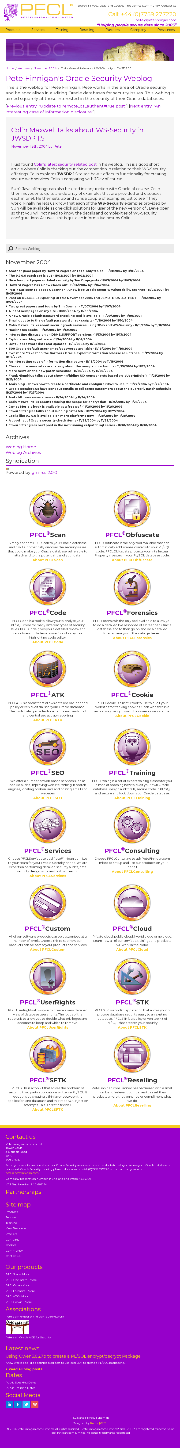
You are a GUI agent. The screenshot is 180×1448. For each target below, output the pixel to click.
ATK (47, 695)
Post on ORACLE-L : (24, 298)
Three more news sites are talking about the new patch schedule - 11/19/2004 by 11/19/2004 (82, 366)
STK (132, 1002)
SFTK (47, 1080)
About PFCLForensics (132, 638)
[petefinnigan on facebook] (18, 1404)
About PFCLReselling (132, 1105)
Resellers (11, 1234)
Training (62, 30)
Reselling (86, 30)
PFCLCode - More (17, 1285)
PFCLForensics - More (20, 1291)
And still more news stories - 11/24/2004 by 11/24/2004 (52, 397)
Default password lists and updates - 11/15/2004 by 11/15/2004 (57, 344)
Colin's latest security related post (65, 164)
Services (38, 30)
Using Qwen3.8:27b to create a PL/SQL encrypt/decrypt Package (73, 1356)
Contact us (13, 1256)
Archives (24, 68)
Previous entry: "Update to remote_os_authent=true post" (66, 105)
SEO (47, 773)
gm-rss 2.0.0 (44, 472)
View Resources (16, 1228)
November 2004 (45, 68)
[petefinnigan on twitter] (26, 1404)
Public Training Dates (20, 1388)
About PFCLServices (48, 876)
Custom (48, 928)
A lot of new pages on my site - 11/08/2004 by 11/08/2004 (53, 311)
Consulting (132, 850)
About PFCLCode (47, 642)
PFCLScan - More (17, 1274)
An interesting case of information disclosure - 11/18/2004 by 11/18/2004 (66, 361)
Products (12, 30)
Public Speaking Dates (21, 1382)
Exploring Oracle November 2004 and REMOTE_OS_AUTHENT (88, 298)
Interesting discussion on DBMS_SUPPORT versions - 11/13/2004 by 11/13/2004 (70, 334)
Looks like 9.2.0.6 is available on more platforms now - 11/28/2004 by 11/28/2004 (72, 416)
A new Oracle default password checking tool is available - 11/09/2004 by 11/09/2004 (75, 316)
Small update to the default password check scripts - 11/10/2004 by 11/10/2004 (71, 320)
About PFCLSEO (47, 798)
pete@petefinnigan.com (156, 20)
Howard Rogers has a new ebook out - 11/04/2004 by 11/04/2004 (59, 285)
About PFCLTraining (132, 798)
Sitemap (103, 1417)
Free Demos (133, 5)
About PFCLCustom (47, 949)
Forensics (132, 613)
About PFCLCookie (132, 716)
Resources (166, 30)
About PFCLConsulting (132, 872)
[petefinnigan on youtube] (34, 1404)
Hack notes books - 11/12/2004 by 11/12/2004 (43, 330)
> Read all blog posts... (25, 1369)
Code (47, 613)
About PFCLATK (47, 720)
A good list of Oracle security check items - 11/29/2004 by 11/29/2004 (63, 420)
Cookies (11, 1245)
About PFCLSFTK (47, 1109)
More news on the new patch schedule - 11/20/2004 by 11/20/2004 (61, 371)
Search (82, 5)
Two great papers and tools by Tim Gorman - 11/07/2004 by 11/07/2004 (64, 306)
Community (151, 5)
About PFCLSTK (132, 1027)
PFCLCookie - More (19, 1302)
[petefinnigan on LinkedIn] (9, 1404)
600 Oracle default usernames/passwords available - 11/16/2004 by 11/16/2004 (70, 348)
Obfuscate (132, 535)
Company (138, 30)
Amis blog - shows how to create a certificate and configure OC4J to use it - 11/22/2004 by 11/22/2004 (89, 384)
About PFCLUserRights (47, 1027)
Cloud (132, 928)
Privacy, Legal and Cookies (106, 5)
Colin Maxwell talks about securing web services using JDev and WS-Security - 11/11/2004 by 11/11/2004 (89, 325)
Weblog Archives (23, 452)
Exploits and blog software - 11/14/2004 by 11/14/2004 (50, 339)
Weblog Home (21, 446)
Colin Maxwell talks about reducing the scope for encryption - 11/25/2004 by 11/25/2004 (78, 402)
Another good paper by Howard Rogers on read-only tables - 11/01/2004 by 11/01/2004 (76, 271)
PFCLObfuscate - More (21, 1280)
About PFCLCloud (132, 949)
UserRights (47, 1002)
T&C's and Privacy (83, 1417)
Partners (112, 30)
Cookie (132, 695)
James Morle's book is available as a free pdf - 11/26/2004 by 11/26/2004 (65, 406)
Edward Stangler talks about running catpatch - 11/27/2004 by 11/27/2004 (66, 411)
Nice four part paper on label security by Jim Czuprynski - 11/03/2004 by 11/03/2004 (74, 280)
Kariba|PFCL (98, 1423)
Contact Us (168, 5)
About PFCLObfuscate (132, 560)
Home (10, 68)
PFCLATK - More (17, 1296)
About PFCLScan (48, 560)
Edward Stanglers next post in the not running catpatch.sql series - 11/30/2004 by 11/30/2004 (83, 425)
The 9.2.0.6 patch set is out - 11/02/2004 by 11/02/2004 (51, 275)
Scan (48, 535)
